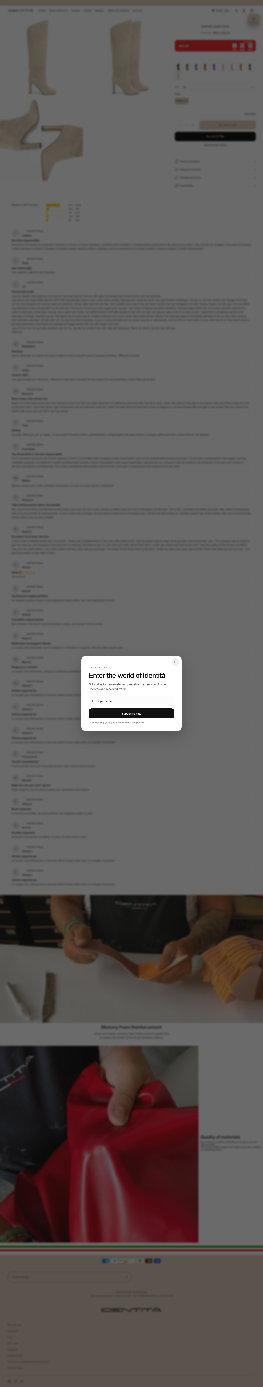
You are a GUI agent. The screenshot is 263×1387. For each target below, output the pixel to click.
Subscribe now (131, 713)
